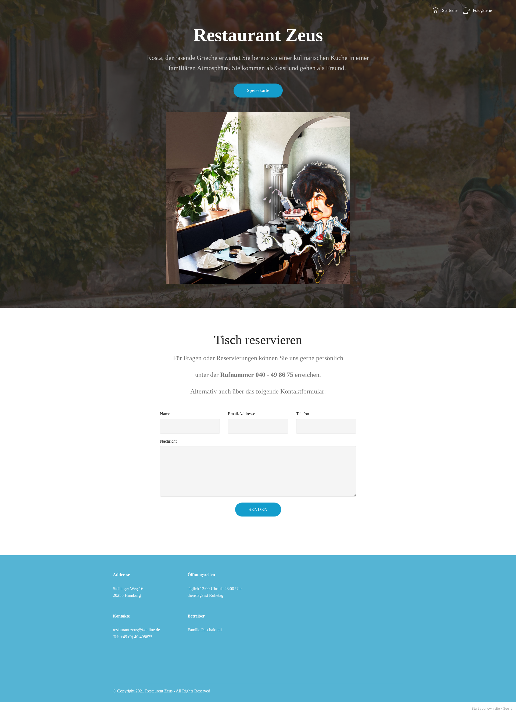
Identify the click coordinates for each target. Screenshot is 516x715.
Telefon (302, 413)
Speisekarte (258, 90)
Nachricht (168, 441)
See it (507, 708)
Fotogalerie (482, 10)
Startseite (449, 10)
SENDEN (258, 509)
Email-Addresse (241, 413)
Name (165, 413)
